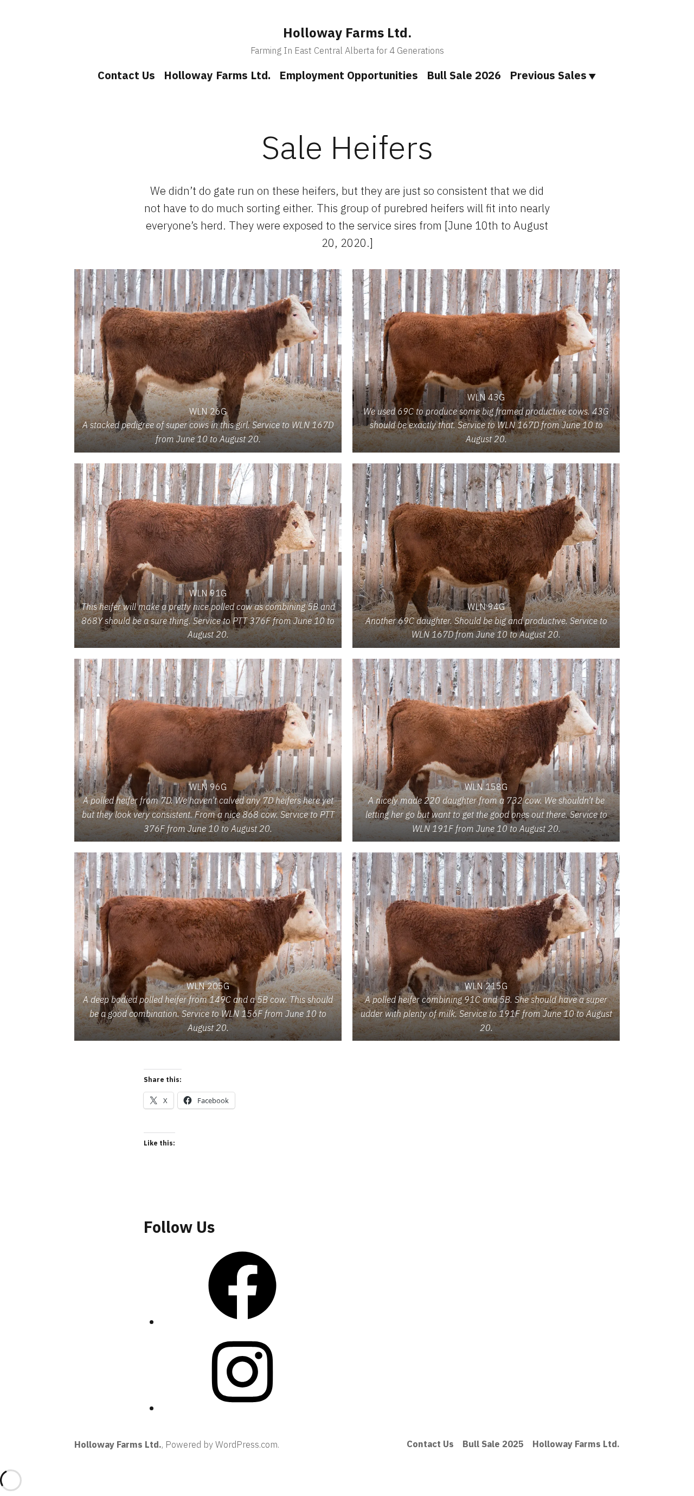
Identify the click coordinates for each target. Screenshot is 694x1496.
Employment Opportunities (348, 75)
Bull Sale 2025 (493, 1444)
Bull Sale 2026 (464, 75)
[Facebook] (242, 1322)
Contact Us (126, 75)
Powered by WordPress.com (221, 1444)
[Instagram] (242, 1408)
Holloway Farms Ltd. (347, 32)
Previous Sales (548, 75)
